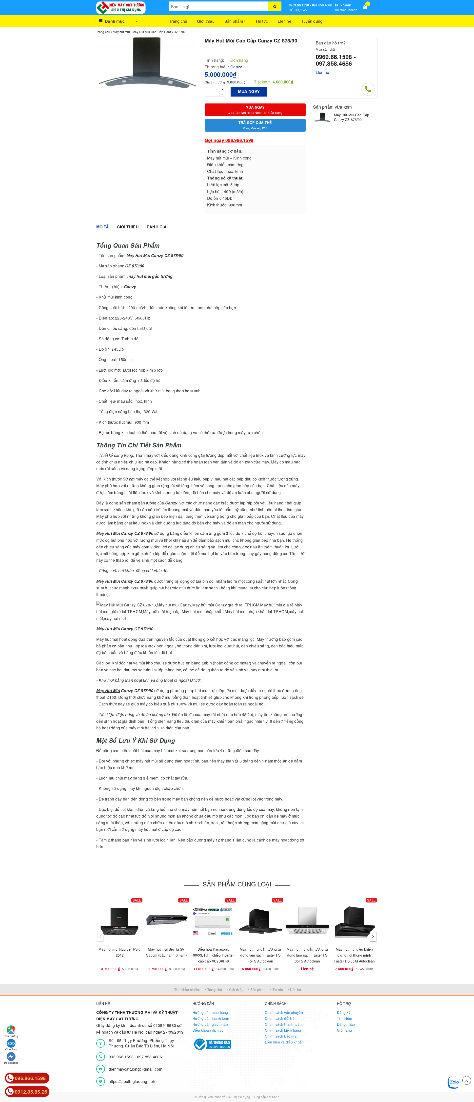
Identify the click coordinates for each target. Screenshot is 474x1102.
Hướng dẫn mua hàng (210, 1012)
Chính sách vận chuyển (284, 1012)
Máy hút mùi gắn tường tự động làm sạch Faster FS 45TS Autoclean (260, 955)
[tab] (102, 227)
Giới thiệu (206, 21)
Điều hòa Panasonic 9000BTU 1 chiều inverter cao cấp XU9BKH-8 (213, 955)
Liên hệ (284, 21)
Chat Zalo (11, 1049)
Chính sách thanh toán (283, 1024)
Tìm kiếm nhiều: (187, 989)
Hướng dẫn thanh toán (211, 1018)
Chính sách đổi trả (280, 1018)
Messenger (11, 1062)
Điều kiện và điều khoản (284, 1042)
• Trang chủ (213, 989)
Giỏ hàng (344, 1030)
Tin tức (261, 21)
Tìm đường (11, 1036)
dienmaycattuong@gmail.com (135, 1069)
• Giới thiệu (235, 989)
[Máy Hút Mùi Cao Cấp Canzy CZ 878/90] (322, 117)
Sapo (275, 1097)
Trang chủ (178, 21)
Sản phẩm (234, 21)
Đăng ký (343, 1012)
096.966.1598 (122, 1057)
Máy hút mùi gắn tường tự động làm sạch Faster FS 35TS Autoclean (307, 955)
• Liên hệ (294, 989)
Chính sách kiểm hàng (283, 1030)
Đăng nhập (346, 1024)
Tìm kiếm (344, 1018)
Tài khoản (342, 5)
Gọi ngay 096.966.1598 (229, 140)
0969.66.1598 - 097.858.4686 (310, 5)
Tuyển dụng (312, 21)
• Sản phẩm (256, 989)
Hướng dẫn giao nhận (210, 1024)
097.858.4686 (149, 1057)
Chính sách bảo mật (281, 1036)
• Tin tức (276, 989)
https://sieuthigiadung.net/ (132, 1081)
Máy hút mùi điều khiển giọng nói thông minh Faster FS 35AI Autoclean (354, 955)
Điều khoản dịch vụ (208, 1030)
